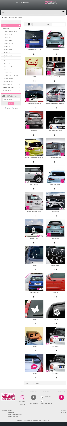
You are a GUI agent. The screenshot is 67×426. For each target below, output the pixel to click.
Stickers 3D (7, 46)
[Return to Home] (3, 17)
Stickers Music (8, 64)
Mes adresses (11, 412)
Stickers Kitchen (8, 37)
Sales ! (5, 25)
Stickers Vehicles (8, 67)
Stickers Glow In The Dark (11, 75)
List (32, 25)
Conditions (63, 410)
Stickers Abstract (8, 81)
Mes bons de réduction (13, 416)
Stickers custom (8, 49)
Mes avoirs (10, 410)
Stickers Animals (8, 43)
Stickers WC (7, 52)
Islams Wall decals (7, 84)
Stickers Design (8, 61)
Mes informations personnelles (15, 414)
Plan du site (63, 412)
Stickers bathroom (9, 70)
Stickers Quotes (8, 34)
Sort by (49, 24)
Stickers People (8, 58)
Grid (29, 25)
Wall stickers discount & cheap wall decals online (27, 420)
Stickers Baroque (8, 78)
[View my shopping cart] (53, 6)
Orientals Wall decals (8, 87)
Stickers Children (7, 90)
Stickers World (8, 55)
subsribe (11, 103)
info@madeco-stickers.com (47, 403)
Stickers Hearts (8, 73)
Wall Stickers (8, 17)
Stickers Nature (8, 40)
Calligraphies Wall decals (10, 31)
